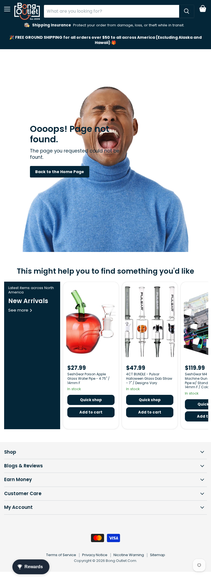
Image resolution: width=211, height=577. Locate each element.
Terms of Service (61, 554)
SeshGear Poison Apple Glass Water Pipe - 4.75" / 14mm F (88, 378)
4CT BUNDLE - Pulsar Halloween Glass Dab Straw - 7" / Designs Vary (149, 378)
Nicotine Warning (128, 554)
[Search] (186, 11)
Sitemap (157, 554)
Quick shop (91, 400)
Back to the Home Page (59, 171)
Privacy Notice (94, 554)
